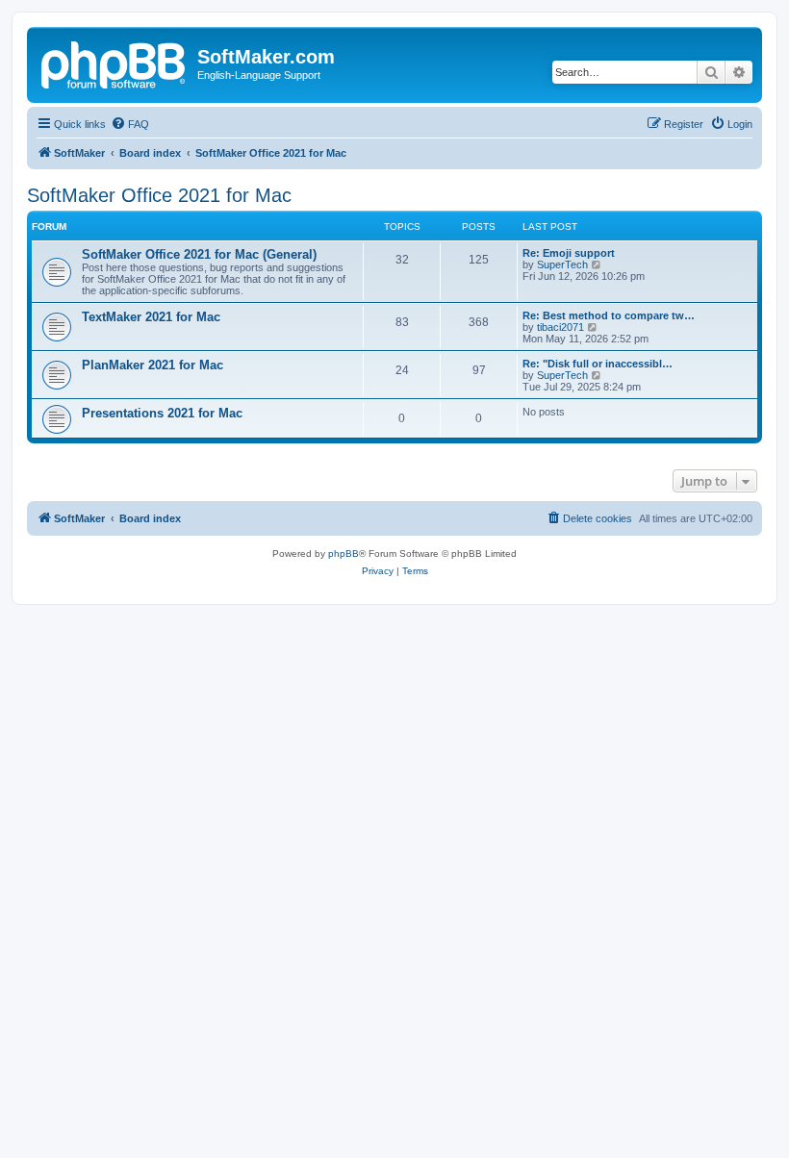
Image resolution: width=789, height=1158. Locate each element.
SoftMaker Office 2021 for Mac (159, 195)
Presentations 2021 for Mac (162, 413)
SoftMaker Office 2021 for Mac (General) (199, 254)
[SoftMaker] (114, 62)
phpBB (343, 553)
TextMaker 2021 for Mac (151, 317)
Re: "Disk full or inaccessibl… (597, 363)
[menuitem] (130, 124)
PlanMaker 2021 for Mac (152, 365)
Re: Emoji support (568, 253)
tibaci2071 (560, 327)
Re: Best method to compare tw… (608, 315)
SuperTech (562, 264)
